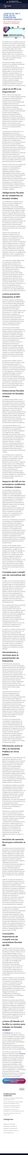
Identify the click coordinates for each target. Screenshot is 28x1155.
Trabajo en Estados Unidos (10, 1130)
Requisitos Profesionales (9, 1128)
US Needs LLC (8, 1033)
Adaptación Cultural (8, 1124)
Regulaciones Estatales (9, 1126)
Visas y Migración (7, 1132)
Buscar (22, 1089)
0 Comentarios (14, 23)
